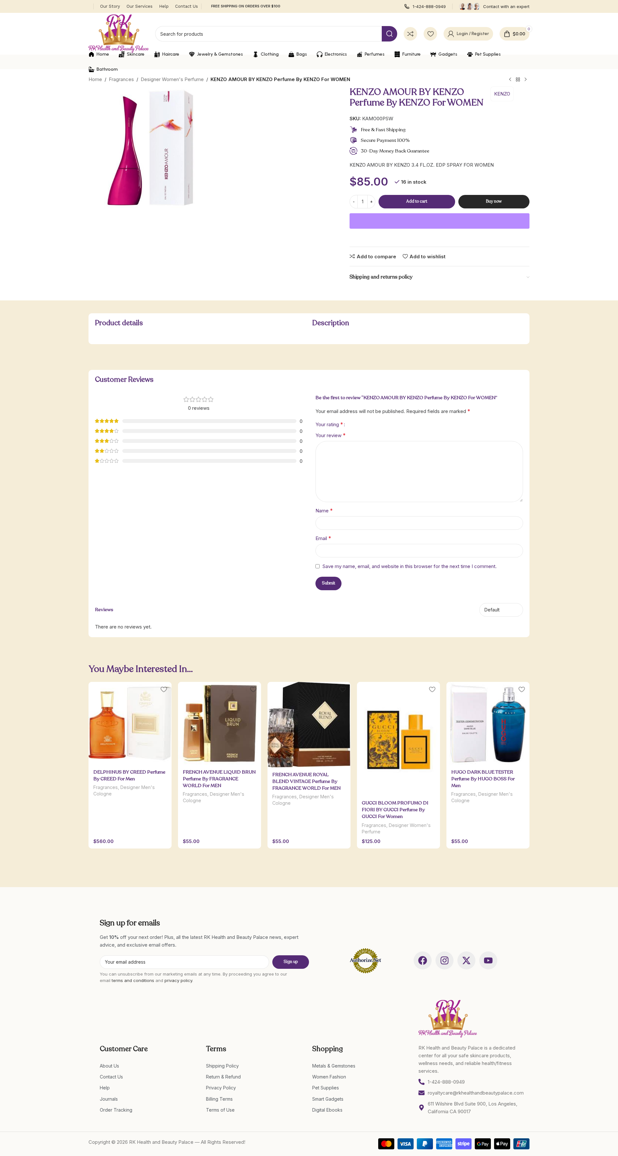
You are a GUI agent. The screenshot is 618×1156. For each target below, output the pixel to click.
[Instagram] (444, 960)
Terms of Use (220, 1110)
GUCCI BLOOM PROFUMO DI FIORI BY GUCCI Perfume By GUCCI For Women (395, 810)
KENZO (502, 94)
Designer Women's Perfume (172, 79)
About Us (109, 1066)
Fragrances (121, 79)
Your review (330, 435)
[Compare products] (410, 33)
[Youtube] (488, 960)
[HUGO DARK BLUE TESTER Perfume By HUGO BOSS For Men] (487, 723)
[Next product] (525, 80)
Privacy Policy (221, 1087)
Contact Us (111, 1076)
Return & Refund (223, 1076)
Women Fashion (329, 1076)
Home (95, 79)
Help (105, 1087)
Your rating (329, 424)
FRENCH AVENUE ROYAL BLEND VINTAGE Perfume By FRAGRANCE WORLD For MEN (306, 781)
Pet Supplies (325, 1087)
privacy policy (178, 980)
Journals (109, 1099)
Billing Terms (219, 1099)
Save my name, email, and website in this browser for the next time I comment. (410, 566)
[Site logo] (119, 33)
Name (324, 510)
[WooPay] (439, 221)
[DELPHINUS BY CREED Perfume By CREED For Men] (130, 723)
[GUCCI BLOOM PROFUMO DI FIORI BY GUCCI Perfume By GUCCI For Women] (398, 739)
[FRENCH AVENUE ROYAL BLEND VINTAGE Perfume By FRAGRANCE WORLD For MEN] (309, 724)
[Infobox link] (425, 6)
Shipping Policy (222, 1066)
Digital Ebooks (327, 1110)
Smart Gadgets (327, 1099)
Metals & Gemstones (333, 1066)
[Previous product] (510, 80)
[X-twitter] (466, 960)
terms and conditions (133, 980)
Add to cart (416, 201)
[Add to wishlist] (163, 689)
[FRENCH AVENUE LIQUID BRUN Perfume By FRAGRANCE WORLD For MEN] (219, 723)
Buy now (494, 201)
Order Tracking (116, 1110)
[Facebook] (423, 960)
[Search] (389, 33)
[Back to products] (518, 80)
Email (323, 538)
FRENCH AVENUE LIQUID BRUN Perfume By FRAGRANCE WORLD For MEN (219, 779)
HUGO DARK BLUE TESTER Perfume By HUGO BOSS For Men (483, 779)
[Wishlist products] (430, 33)
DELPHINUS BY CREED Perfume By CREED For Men (129, 775)
